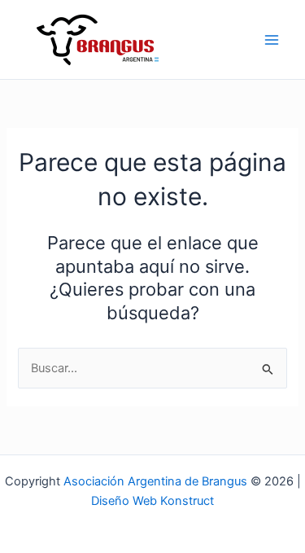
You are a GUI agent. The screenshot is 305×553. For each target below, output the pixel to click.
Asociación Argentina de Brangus (155, 481)
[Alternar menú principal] (272, 40)
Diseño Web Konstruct (152, 501)
